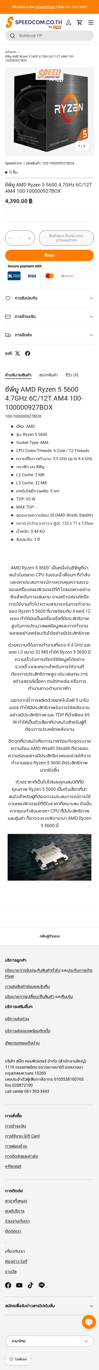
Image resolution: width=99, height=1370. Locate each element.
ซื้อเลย (50, 255)
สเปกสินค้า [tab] (48, 375)
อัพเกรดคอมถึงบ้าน (22, 1043)
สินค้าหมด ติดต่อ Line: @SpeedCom (66, 238)
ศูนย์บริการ (14, 1211)
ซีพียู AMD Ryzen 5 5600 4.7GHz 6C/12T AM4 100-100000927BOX (39, 58)
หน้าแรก (10, 52)
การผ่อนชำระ (16, 1146)
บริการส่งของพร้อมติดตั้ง (27, 1030)
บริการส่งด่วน (17, 1018)
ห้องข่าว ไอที (16, 1261)
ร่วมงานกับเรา (17, 1221)
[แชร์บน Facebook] (28, 353)
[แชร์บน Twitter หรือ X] (17, 353)
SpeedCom (13, 163)
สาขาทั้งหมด (16, 1200)
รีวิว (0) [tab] (71, 375)
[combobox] (49, 36)
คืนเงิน (67, 996)
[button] (79, 22)
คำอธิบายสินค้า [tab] (18, 375)
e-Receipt (13, 1166)
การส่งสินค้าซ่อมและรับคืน (27, 986)
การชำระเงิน (15, 1126)
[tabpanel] (49, 642)
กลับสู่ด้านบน (50, 936)
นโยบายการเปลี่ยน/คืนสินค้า (29, 996)
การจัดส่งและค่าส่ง (21, 1156)
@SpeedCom (45, 7)
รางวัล (10, 1271)
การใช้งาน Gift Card (22, 1136)
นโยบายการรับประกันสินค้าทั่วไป (32, 970)
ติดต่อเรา (13, 1231)
